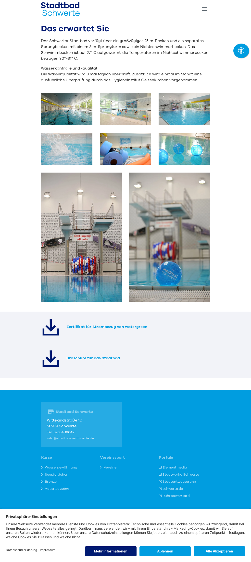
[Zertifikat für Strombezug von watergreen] (51, 327)
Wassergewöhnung (61, 467)
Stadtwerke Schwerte (181, 474)
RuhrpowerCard (176, 496)
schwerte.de (173, 489)
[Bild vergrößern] (66, 108)
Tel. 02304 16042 (60, 432)
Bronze (51, 481)
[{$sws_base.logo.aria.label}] (60, 9)
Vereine (110, 467)
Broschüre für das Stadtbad (93, 358)
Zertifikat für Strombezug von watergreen (106, 327)
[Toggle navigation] (204, 9)
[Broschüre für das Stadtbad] (51, 358)
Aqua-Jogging (57, 489)
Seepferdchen (56, 474)
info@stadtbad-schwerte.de (70, 438)
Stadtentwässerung (179, 481)
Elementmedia (175, 467)
